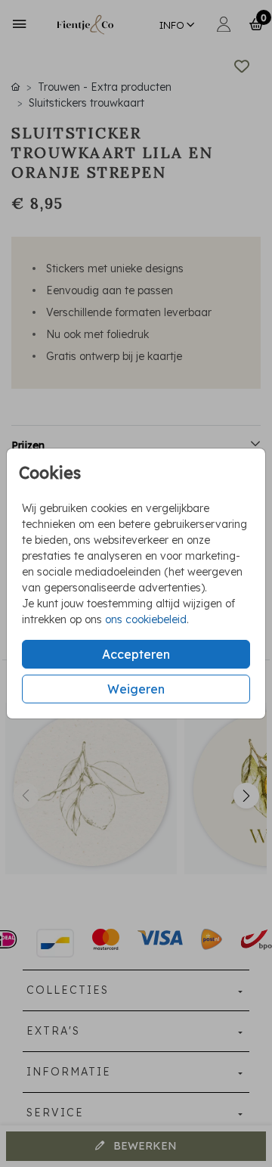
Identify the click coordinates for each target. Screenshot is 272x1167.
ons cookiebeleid (146, 619)
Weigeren (136, 689)
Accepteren (136, 654)
